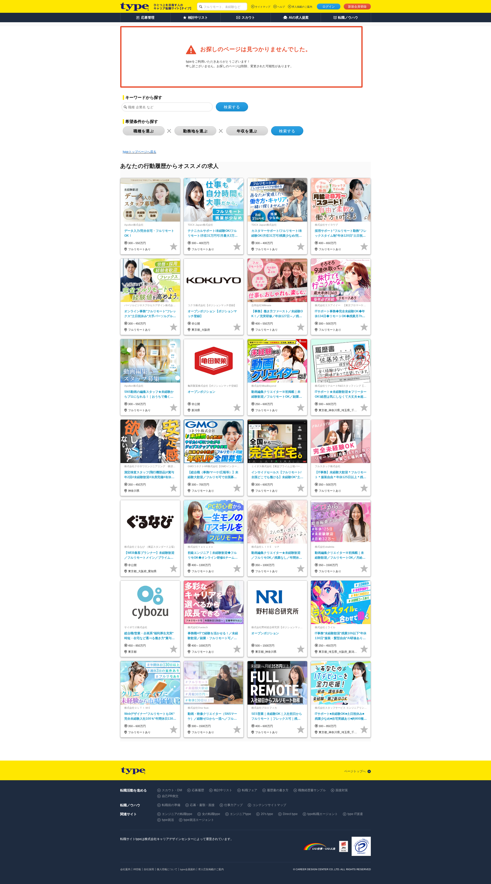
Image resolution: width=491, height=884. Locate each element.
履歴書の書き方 (277, 790)
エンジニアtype (240, 814)
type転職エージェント (322, 814)
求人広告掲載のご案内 (211, 869)
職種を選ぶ (143, 131)
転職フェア (249, 790)
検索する (232, 107)
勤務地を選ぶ (195, 131)
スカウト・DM (172, 790)
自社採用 (149, 869)
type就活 (168, 820)
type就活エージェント (199, 820)
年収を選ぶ (247, 131)
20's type (267, 814)
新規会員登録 (357, 6)
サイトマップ (262, 6)
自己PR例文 (170, 796)
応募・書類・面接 (202, 805)
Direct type (290, 814)
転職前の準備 (171, 805)
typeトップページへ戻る (139, 152)
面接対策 (342, 790)
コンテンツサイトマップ (269, 805)
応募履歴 (198, 790)
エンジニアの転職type (177, 814)
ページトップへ (355, 771)
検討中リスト (223, 790)
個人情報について (167, 869)
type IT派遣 (355, 814)
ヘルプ (281, 6)
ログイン (328, 6)
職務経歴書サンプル (312, 790)
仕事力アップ (233, 805)
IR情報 (137, 869)
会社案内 (125, 869)
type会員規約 (187, 869)
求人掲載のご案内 (302, 6)
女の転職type (211, 814)
